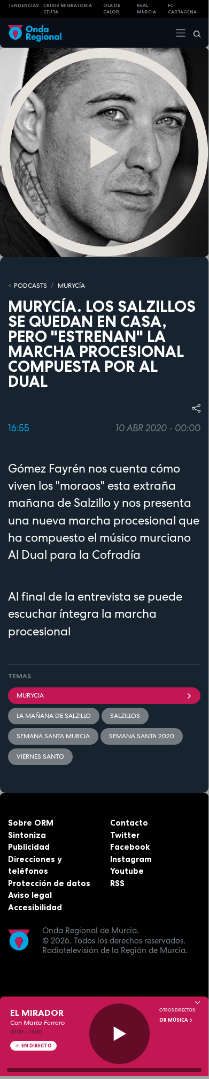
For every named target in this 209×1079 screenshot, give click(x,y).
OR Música (174, 1020)
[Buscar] (193, 32)
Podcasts (30, 285)
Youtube (127, 871)
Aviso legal (30, 895)
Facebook (130, 847)
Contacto (129, 823)
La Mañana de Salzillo (54, 715)
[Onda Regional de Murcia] (34, 32)
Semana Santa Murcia (53, 736)
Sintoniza (27, 835)
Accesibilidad (35, 907)
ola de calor (111, 9)
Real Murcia (146, 9)
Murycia (30, 695)
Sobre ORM (30, 823)
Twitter (125, 835)
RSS (117, 883)
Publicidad (29, 847)
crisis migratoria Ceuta (67, 9)
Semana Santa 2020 (141, 736)
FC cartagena (182, 9)
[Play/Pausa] (119, 1033)
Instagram (131, 859)
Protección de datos (49, 883)
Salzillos (125, 715)
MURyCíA (71, 285)
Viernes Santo (40, 756)
